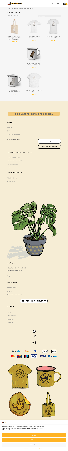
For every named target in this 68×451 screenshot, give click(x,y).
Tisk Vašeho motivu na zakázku (34, 113)
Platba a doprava (12, 288)
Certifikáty (10, 322)
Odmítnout (34, 440)
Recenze (9, 291)
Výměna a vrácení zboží (14, 295)
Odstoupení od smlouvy (34, 301)
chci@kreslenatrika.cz (14, 270)
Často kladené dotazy (13, 134)
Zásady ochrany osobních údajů (37, 448)
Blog (8, 276)
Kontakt (9, 312)
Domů (8, 8)
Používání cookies (13, 164)
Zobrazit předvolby (34, 444)
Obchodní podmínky (14, 157)
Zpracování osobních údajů (15, 160)
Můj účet (9, 127)
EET (9, 167)
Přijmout (34, 435)
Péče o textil (11, 181)
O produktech (11, 315)
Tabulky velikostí (12, 178)
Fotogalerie (10, 319)
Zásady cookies (26, 448)
